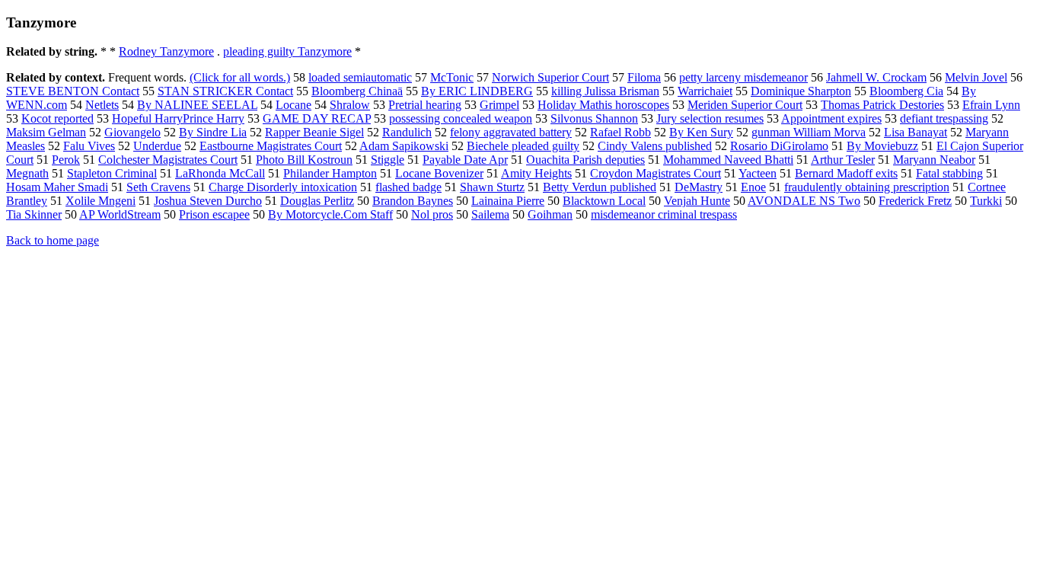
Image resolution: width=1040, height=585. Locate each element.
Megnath (27, 173)
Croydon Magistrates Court (655, 173)
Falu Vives (89, 145)
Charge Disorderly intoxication (283, 187)
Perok (66, 159)
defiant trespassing (944, 118)
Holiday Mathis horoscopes (603, 104)
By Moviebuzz (882, 145)
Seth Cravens (158, 187)
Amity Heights (536, 173)
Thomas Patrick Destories (882, 104)
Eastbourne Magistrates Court (270, 145)
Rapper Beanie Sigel (314, 132)
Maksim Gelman (46, 132)
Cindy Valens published (655, 145)
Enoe (753, 187)
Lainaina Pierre (507, 200)
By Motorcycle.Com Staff (330, 214)
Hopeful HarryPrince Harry (178, 118)
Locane (293, 104)
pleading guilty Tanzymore (287, 51)
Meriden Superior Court (744, 104)
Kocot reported (57, 118)
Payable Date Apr (465, 159)
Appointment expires (831, 118)
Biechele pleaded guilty (523, 145)
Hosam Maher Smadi (57, 187)
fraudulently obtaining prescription (866, 187)
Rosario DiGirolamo (779, 145)
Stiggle (387, 159)
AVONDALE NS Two (804, 200)
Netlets (102, 104)
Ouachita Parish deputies (585, 159)
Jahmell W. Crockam (876, 77)
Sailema (490, 214)
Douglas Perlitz (317, 200)
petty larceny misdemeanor (743, 77)
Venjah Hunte (697, 200)
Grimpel (499, 104)
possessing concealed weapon (460, 118)
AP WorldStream (120, 214)
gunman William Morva (808, 132)
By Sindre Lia (213, 132)
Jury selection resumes (710, 118)
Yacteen (758, 173)
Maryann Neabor (934, 159)
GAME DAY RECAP (317, 118)
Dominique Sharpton (801, 91)
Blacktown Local (604, 200)
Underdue (157, 145)
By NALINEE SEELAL (197, 104)
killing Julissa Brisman (605, 91)
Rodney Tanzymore (166, 51)
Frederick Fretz (915, 200)
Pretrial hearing (424, 104)
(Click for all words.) (240, 77)
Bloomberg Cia (906, 91)
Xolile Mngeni (100, 200)
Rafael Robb (620, 132)
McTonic (452, 77)
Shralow (350, 104)
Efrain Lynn (991, 104)
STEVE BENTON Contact (72, 91)
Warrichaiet (705, 91)
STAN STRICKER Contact (225, 91)
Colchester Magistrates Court (168, 159)
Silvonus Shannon (594, 118)
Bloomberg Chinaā (357, 91)
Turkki (986, 200)
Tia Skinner (34, 214)
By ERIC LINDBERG (477, 91)
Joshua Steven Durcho (208, 200)
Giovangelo (132, 132)
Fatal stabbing (949, 173)
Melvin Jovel (976, 77)
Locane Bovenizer (439, 173)
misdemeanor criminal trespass (664, 214)
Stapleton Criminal (112, 173)
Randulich (407, 132)
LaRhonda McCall (220, 173)
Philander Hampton (330, 173)
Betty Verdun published (599, 187)
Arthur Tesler (843, 159)
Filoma (644, 77)
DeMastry (699, 187)
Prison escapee (214, 214)
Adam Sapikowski (403, 145)
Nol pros (432, 214)
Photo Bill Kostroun (304, 159)
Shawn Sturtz (492, 187)
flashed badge (408, 187)
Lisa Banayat (915, 132)
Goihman (550, 214)
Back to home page (52, 240)
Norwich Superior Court (550, 77)
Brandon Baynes (412, 200)
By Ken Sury (701, 132)
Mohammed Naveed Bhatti (728, 159)
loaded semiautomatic (360, 77)
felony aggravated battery (511, 132)
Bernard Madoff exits (846, 173)
